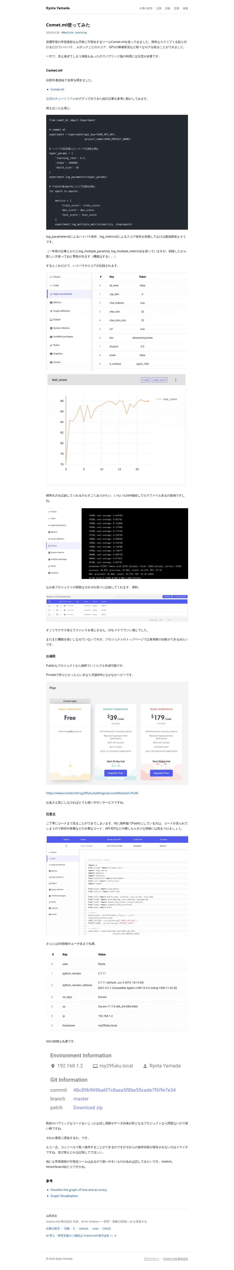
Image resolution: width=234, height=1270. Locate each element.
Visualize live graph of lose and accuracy (78, 1190)
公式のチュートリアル (61, 99)
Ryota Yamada (58, 8)
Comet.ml (57, 89)
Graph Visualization (64, 1196)
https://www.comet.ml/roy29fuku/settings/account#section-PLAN (92, 793)
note (95, 1228)
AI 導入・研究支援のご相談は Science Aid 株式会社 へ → (81, 1235)
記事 (158, 8)
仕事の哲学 (146, 8)
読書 (176, 8)
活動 (167, 8)
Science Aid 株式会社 (175, 1258)
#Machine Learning (74, 32)
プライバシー (151, 1258)
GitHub (83, 1228)
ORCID (106, 1228)
